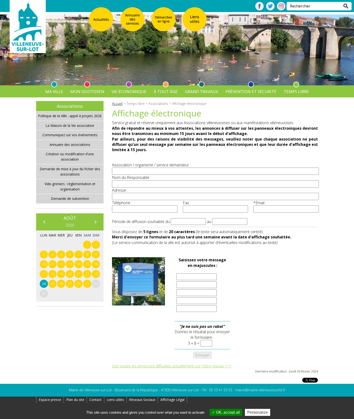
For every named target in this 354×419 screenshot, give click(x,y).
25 (52, 283)
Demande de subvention (70, 198)
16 (96, 264)
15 (87, 264)
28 (78, 283)
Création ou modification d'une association (70, 157)
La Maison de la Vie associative (70, 125)
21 (78, 274)
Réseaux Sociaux (142, 399)
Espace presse (50, 399)
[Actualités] (101, 19)
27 (70, 283)
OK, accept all (227, 412)
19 (61, 274)
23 (96, 274)
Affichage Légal (172, 399)
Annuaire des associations (70, 144)
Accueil (117, 103)
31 (44, 293)
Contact (95, 399)
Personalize (257, 412)
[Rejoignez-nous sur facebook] (259, 9)
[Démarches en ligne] (163, 19)
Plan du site (75, 399)
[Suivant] (95, 221)
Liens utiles (115, 399)
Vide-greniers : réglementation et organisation (70, 186)
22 (87, 274)
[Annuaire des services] (132, 19)
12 (61, 264)
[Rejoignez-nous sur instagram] (281, 9)
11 (52, 264)
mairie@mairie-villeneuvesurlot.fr (260, 390)
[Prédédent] (44, 221)
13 (70, 264)
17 (44, 274)
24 (44, 283)
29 (87, 283)
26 (61, 283)
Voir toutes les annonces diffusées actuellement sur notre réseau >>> (171, 366)
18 (52, 274)
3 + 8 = (193, 343)
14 (78, 264)
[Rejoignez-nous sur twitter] (270, 9)
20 (70, 274)
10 (44, 264)
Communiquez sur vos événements (70, 135)
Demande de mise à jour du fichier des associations (70, 171)
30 (96, 283)
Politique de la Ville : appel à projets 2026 (70, 116)
